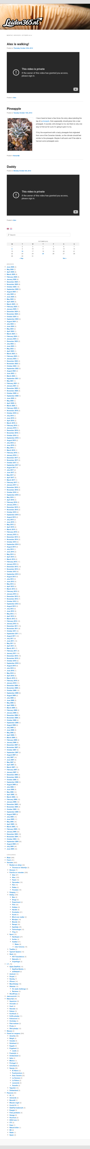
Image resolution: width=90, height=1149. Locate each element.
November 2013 (12, 569)
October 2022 (11, 366)
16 (22, 251)
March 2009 (11, 708)
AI (10, 1095)
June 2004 (10, 849)
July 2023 (10, 344)
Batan (17, 944)
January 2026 (11, 279)
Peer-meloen (14, 1023)
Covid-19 (12, 1105)
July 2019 (10, 415)
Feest (14, 880)
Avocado (12, 1003)
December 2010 (12, 656)
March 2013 (11, 589)
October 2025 (11, 287)
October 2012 (11, 601)
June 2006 (10, 789)
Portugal (12, 1063)
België (11, 1038)
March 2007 (11, 767)
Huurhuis (12, 1117)
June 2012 (10, 611)
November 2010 (12, 658)
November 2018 (12, 433)
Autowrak (12, 1098)
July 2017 (10, 470)
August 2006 (11, 784)
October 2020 (11, 393)
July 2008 (10, 727)
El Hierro (15, 1070)
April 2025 (10, 301)
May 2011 (10, 643)
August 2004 (11, 844)
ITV (10, 1122)
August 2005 (11, 814)
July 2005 (10, 817)
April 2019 (10, 420)
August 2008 (11, 725)
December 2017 (12, 458)
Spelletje (15, 927)
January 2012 (11, 623)
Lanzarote (15, 1083)
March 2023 (11, 353)
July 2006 (10, 787)
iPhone (12, 981)
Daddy (11, 166)
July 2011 (10, 638)
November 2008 (12, 718)
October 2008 (11, 720)
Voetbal (14, 942)
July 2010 (10, 668)
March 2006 (11, 797)
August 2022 (11, 371)
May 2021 (10, 381)
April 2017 (10, 477)
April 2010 (10, 675)
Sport (11, 934)
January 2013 (11, 594)
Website (12, 986)
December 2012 (12, 596)
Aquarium (13, 1001)
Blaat (8, 857)
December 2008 (12, 715)
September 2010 (12, 663)
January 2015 (11, 534)
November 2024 (12, 314)
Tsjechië (12, 1088)
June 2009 (10, 700)
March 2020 (11, 405)
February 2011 (12, 651)
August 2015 (11, 517)
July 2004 (10, 846)
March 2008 (11, 737)
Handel (14, 909)
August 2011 (11, 636)
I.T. (8, 964)
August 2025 (11, 292)
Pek (13, 885)
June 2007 (10, 760)
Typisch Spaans (15, 952)
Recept (14, 924)
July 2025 (10, 294)
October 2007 (11, 750)
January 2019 (11, 428)
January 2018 (11, 455)
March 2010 (11, 678)
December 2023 (12, 341)
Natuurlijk (16, 156)
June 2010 (10, 670)
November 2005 (12, 807)
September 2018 (12, 438)
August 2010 (11, 665)
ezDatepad (16, 971)
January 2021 (11, 386)
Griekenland (13, 1056)
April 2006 (10, 794)
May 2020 (10, 401)
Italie (11, 1058)
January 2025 (11, 309)
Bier (13, 897)
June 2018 (10, 445)
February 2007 (12, 769)
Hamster (12, 1008)
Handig (12, 979)
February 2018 (12, 452)
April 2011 (10, 646)
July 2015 (10, 519)
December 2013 (12, 566)
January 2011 (11, 653)
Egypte (12, 1046)
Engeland (12, 1048)
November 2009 (12, 688)
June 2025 (10, 297)
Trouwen (15, 890)
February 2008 (12, 740)
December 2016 (12, 487)
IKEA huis (13, 1120)
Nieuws (9, 1031)
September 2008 (12, 722)
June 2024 (10, 326)
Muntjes (15, 919)
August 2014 (11, 547)
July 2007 (10, 757)
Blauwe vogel (14, 1103)
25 (43, 254)
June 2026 (10, 267)
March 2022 (11, 376)
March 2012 (11, 618)
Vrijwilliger (16, 961)
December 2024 (12, 311)
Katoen (12, 1011)
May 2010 (10, 673)
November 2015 (12, 509)
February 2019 (12, 425)
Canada (12, 1041)
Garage (12, 1115)
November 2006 (12, 777)
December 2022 (12, 361)
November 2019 (12, 410)
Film (13, 904)
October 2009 (11, 690)
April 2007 (10, 765)
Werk (11, 954)
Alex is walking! (18, 44)
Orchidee (12, 1021)
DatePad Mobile (17, 969)
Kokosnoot (13, 1018)
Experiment (16, 902)
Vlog (13, 932)
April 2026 (10, 272)
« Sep (21, 258)
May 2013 (10, 584)
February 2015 (12, 532)
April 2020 (10, 403)
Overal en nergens (13, 1033)
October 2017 (11, 462)
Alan (13, 875)
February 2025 (12, 306)
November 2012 (12, 599)
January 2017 (11, 485)
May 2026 (10, 269)
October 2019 (11, 413)
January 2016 (11, 505)
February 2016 (12, 502)
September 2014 (12, 544)
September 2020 (12, 396)
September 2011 (12, 633)
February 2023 (12, 356)
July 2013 (10, 579)
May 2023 (10, 348)
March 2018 (11, 450)
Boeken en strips (15, 865)
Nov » (65, 258)
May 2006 (10, 792)
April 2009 (10, 705)
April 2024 (10, 331)
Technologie (16, 929)
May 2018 (10, 448)
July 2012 (10, 609)
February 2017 (12, 482)
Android (12, 974)
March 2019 (11, 423)
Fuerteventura (17, 1073)
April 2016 (10, 500)
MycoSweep (13, 984)
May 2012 (10, 614)
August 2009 (11, 695)
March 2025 (11, 304)
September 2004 (12, 841)
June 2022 (10, 373)
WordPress (13, 994)
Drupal (11, 976)
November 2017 (12, 460)
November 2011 (12, 628)
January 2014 (11, 564)
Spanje (12, 1068)
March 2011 (11, 648)
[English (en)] (8, 228)
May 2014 (10, 554)
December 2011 (12, 626)
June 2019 (10, 418)
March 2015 (11, 529)
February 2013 (12, 591)
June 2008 (10, 730)
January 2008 (11, 742)
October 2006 (11, 779)
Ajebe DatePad (14, 966)
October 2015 (11, 512)
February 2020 (12, 408)
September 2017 (12, 465)
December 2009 (12, 685)
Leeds (14, 1051)
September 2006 (12, 782)
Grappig (12, 892)
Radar (11, 1132)
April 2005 (10, 824)
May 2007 (10, 762)
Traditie (12, 949)
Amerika (12, 1036)
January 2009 (11, 713)
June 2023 (10, 346)
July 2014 (10, 549)
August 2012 (11, 606)
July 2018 (10, 443)
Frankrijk (12, 1053)
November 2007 (12, 747)
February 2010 (12, 680)
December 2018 (12, 430)
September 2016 (12, 495)
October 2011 (11, 631)
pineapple (45, 121)
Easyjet (12, 1110)
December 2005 (12, 804)
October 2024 (11, 316)
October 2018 (11, 435)
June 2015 (10, 522)
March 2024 (11, 334)
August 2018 (11, 440)
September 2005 (12, 812)
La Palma (15, 1080)
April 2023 (10, 351)
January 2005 (11, 831)
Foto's (9, 860)
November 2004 (12, 836)
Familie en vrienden (16, 872)
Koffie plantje (14, 1016)
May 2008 (10, 732)
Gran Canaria (17, 1075)
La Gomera (16, 1078)
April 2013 (10, 586)
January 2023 (11, 358)
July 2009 (10, 698)
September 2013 (12, 574)
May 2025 (10, 299)
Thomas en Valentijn (19, 867)
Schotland (13, 1065)
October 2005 (11, 809)
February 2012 (12, 621)
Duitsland (12, 1043)
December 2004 (12, 834)
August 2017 (11, 467)
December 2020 (12, 388)
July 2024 (10, 324)
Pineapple (14, 108)
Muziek (14, 922)
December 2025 (12, 282)
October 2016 (11, 492)
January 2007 (11, 772)
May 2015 (10, 524)
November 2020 (12, 391)
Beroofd (12, 1100)
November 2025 (12, 284)
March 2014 (11, 559)
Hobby (11, 895)
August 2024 (11, 321)
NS (10, 1130)
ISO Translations (18, 956)
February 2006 (12, 799)
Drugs (14, 899)
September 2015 (12, 514)
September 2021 (12, 378)
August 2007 (11, 755)
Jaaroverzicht (12, 996)
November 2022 (12, 363)
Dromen (12, 870)
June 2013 (10, 581)
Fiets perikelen (14, 1112)
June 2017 (10, 472)
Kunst (14, 914)
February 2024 (12, 336)
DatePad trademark (16, 1108)
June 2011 (10, 641)
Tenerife (15, 1085)
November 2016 (12, 490)
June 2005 (10, 819)
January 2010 (11, 683)
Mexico (12, 1060)
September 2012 (12, 604)
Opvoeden (15, 882)
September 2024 (12, 319)
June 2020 (10, 398)
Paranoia (10, 1093)
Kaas (11, 1125)
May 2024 (10, 329)
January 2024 (11, 339)
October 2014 (11, 542)
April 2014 (10, 557)
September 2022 (12, 368)
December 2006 (12, 775)
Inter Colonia (19, 947)
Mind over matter (18, 917)
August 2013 (11, 576)
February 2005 (12, 829)
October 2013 (11, 571)
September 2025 (12, 289)
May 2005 (10, 822)
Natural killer (14, 1127)
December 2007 (12, 745)
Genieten (10, 862)
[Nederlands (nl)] (11, 228)
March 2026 (11, 274)
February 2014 (12, 561)
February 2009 (12, 710)
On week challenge (19, 989)
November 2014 (12, 539)
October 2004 (11, 839)
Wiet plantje (13, 1028)
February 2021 (12, 383)
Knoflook (12, 1013)
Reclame (15, 991)
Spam (11, 1135)
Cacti (11, 1006)
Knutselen (15, 912)
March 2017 (11, 480)
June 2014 (10, 552)
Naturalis (15, 959)
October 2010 (11, 661)
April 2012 (10, 616)
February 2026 (12, 277)
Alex (14, 97)
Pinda (11, 1026)
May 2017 (10, 475)
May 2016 (10, 497)
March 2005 (11, 826)
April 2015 (10, 527)
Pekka (14, 887)
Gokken (15, 907)
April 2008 (10, 735)
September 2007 (12, 752)
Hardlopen (16, 937)
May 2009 (10, 703)
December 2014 (12, 537)
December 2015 (12, 507)
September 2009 (12, 693)
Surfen (14, 939)
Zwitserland (13, 1090)
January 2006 (11, 802)
